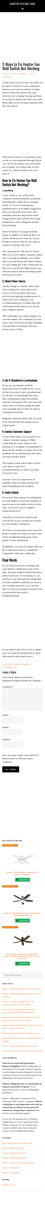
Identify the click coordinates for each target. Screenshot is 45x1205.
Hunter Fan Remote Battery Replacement (20, 1033)
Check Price (23, 880)
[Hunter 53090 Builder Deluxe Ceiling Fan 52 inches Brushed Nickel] (22, 899)
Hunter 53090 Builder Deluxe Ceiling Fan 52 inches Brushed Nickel (22, 914)
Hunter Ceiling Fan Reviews (14, 1153)
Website (6, 739)
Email (6, 727)
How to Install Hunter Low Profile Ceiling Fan (22, 1051)
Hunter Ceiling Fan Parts (13, 1148)
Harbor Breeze (9, 1185)
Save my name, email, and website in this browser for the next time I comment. (20, 758)
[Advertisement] (22, 36)
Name (6, 715)
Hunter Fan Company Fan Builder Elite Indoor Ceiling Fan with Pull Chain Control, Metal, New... (22, 956)
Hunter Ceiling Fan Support (14, 1158)
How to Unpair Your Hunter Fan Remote (20, 1046)
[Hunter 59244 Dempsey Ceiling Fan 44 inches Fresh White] (22, 858)
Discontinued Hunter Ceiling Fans (17, 1143)
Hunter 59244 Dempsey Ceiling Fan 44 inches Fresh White (22, 873)
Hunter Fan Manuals (11, 1172)
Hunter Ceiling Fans (22, 4)
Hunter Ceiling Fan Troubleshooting (18, 1163)
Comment (8, 686)
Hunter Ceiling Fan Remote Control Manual (21, 989)
